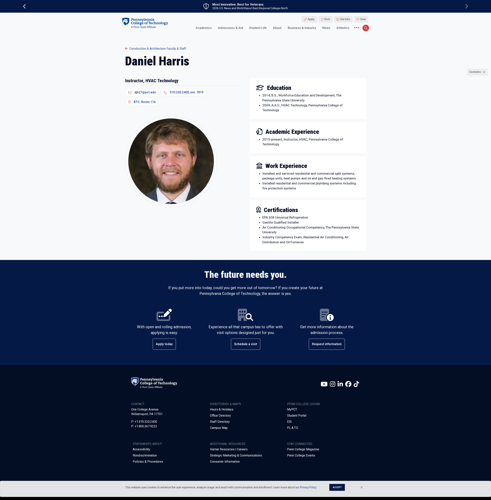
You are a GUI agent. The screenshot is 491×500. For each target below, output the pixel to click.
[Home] (145, 22)
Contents (475, 71)
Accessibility (141, 449)
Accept (337, 487)
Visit (327, 19)
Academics (204, 28)
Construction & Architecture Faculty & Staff (157, 48)
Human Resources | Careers (229, 449)
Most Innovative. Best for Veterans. (238, 4)
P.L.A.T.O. (292, 428)
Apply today (164, 344)
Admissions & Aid (230, 28)
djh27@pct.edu (145, 92)
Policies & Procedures (148, 461)
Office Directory (220, 415)
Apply (311, 19)
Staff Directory (220, 422)
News (326, 28)
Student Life (258, 28)
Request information (327, 344)
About (277, 28)
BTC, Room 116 (145, 102)
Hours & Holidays (221, 409)
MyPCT (292, 409)
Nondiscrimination (145, 455)
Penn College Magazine (303, 449)
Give (363, 19)
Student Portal (296, 415)
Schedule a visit (245, 344)
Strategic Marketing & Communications (236, 455)
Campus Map (219, 428)
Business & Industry (302, 28)
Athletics (342, 28)
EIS (289, 422)
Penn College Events (301, 455)
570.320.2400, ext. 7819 (186, 92)
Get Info (345, 19)
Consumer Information (225, 461)
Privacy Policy (308, 487)
